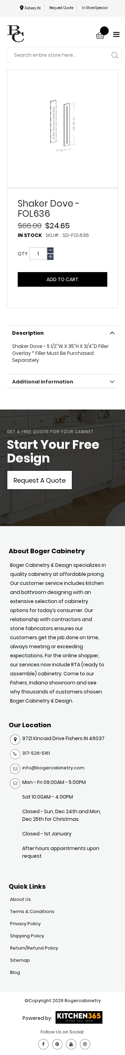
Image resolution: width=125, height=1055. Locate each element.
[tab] (62, 332)
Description (28, 333)
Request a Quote (40, 480)
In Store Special (95, 7)
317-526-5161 (36, 753)
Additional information (42, 381)
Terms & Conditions (32, 911)
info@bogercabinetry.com (53, 767)
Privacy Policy (25, 923)
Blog (15, 972)
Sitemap (20, 960)
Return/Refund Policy (34, 948)
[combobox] (64, 55)
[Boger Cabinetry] (15, 34)
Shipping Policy (27, 936)
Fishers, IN (33, 8)
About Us (20, 899)
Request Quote (61, 7)
